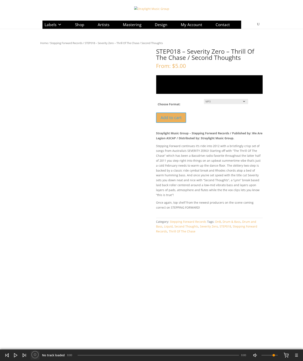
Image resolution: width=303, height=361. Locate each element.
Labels (50, 24)
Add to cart (171, 117)
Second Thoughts (186, 226)
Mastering (132, 24)
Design (161, 24)
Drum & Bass (232, 222)
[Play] (15, 355)
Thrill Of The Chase (182, 231)
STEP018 (225, 226)
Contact (223, 24)
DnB (218, 222)
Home (44, 43)
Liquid (168, 226)
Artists (103, 24)
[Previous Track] (7, 355)
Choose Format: (169, 104)
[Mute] (255, 355)
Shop (79, 24)
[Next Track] (24, 355)
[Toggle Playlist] (296, 355)
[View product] (35, 355)
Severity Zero (209, 226)
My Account (191, 24)
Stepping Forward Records (66, 43)
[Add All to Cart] (286, 355)
